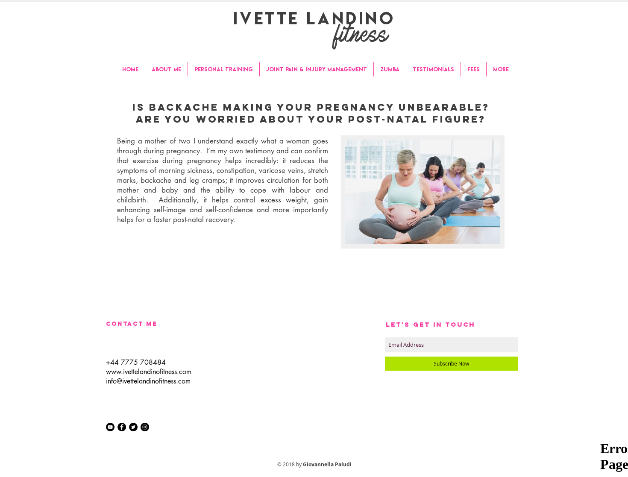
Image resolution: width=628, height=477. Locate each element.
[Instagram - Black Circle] (145, 427)
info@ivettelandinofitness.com (148, 381)
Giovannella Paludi (327, 464)
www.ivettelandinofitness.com (148, 371)
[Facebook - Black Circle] (121, 427)
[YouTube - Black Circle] (110, 427)
